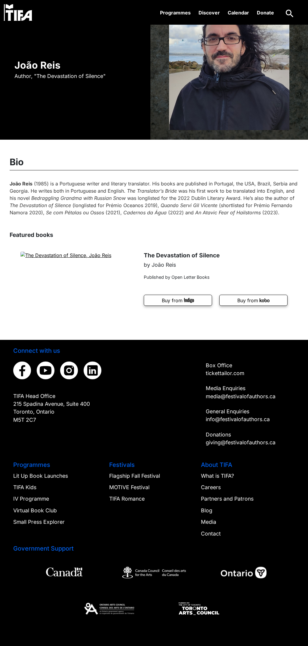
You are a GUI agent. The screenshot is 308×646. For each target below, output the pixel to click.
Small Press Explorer (39, 522)
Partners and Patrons (227, 498)
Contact (211, 533)
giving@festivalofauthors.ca (241, 442)
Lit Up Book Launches (40, 476)
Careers (211, 487)
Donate (265, 13)
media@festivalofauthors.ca (241, 396)
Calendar (238, 13)
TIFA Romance (127, 498)
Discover (209, 13)
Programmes (175, 13)
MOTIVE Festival (129, 487)
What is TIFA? (217, 476)
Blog (206, 510)
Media (208, 522)
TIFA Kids (24, 487)
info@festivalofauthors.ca (238, 419)
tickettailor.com (225, 373)
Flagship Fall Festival (134, 476)
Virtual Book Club (35, 510)
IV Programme (31, 498)
